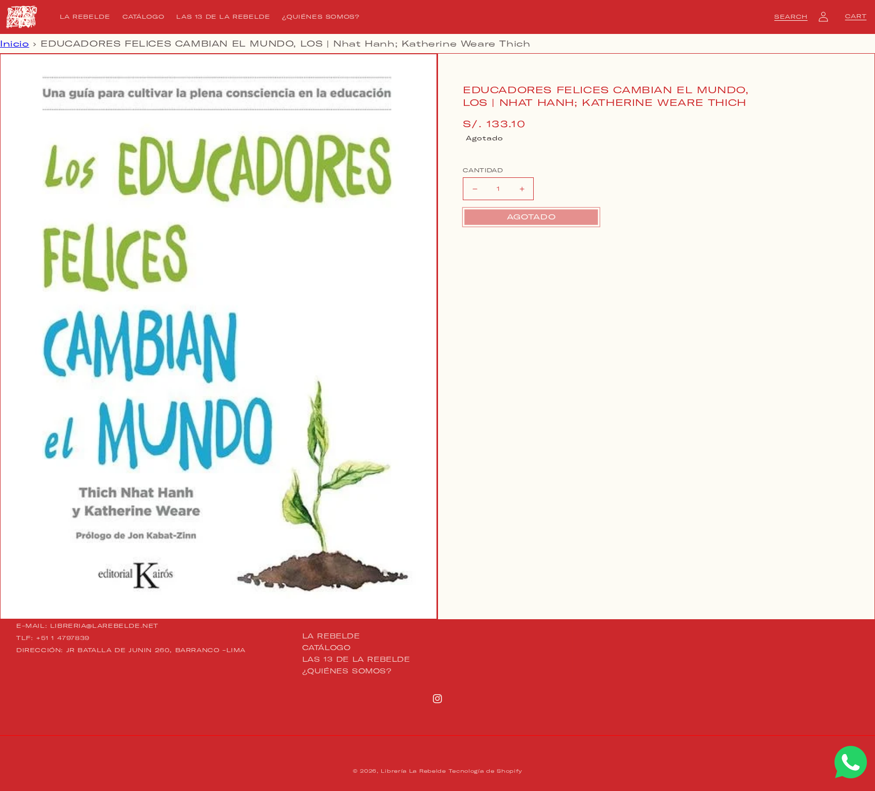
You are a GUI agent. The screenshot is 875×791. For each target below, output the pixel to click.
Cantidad (483, 170)
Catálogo (326, 648)
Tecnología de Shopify (485, 771)
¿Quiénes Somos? (347, 671)
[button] (791, 17)
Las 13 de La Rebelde (356, 659)
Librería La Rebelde (413, 771)
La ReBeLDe (331, 636)
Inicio (14, 44)
